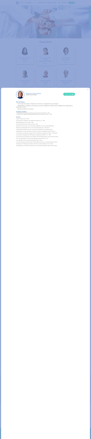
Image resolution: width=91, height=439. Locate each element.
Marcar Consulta (68, 94)
